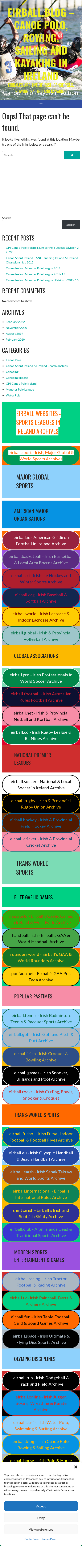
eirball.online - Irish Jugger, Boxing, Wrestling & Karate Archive (41, 1403)
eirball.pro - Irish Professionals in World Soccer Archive (41, 678)
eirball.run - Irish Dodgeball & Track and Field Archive (41, 1380)
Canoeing (12, 371)
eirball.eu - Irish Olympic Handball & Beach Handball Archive (41, 1156)
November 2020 (16, 327)
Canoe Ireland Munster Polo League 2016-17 (35, 274)
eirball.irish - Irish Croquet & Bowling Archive (41, 1056)
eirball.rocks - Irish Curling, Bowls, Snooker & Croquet (41, 1094)
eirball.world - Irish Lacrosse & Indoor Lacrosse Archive (41, 616)
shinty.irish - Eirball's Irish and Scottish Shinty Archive (41, 1213)
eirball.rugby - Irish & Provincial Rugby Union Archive (41, 803)
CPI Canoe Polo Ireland (21, 383)
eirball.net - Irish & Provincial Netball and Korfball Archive (41, 716)
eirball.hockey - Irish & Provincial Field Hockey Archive (41, 823)
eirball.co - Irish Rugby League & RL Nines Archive (41, 735)
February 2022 (15, 322)
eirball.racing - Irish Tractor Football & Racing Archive (41, 1281)
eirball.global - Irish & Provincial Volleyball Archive (41, 636)
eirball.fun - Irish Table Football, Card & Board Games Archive (41, 1320)
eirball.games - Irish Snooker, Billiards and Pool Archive (41, 1075)
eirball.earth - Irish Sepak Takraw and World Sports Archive (41, 1175)
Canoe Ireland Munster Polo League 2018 (33, 268)
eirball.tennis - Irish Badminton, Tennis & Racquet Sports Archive (41, 1018)
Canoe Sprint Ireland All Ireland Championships (37, 366)
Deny (41, 1518)
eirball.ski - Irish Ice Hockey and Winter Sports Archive (41, 578)
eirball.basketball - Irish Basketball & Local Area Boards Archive (41, 559)
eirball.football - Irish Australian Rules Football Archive (41, 696)
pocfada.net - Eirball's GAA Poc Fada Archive (41, 976)
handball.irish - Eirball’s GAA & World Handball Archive (41, 938)
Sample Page (49, 1539)
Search (6, 218)
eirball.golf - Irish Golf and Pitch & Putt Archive (41, 1037)
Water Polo (13, 395)
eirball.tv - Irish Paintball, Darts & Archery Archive (41, 1301)
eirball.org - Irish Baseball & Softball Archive (41, 597)
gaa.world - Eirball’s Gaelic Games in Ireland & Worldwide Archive (41, 919)
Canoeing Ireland (17, 377)
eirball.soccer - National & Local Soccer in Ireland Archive (41, 784)
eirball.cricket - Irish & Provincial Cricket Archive (41, 842)
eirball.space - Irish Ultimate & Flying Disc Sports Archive (41, 1339)
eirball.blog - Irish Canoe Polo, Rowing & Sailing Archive (41, 1444)
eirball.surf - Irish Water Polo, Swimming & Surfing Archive (41, 1425)
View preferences (41, 1529)
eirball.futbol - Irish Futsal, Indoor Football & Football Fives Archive (41, 1136)
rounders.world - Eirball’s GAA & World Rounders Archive (41, 957)
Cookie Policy (32, 1539)
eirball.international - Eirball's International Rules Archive (41, 1194)
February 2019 (15, 339)
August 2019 (14, 333)
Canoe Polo (13, 360)
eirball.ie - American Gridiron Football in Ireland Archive (41, 540)
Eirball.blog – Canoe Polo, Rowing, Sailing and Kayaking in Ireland (41, 44)
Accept (41, 1506)
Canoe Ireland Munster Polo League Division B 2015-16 (42, 280)
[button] (76, 1467)
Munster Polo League (20, 389)
